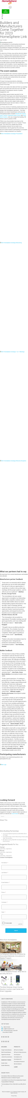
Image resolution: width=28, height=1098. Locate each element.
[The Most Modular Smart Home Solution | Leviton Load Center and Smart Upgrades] (11, 980)
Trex (1, 854)
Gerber (2, 847)
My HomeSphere (18, 1063)
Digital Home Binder (5, 1054)
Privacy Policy (14, 1095)
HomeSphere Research (19, 1061)
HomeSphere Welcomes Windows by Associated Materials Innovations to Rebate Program (12, 956)
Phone (3, 892)
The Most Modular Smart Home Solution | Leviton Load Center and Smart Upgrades (12, 989)
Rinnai (2, 850)
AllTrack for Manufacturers (20, 1052)
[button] (5, 11)
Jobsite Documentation (6, 1057)
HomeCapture (17, 1054)
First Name (4, 862)
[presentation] (12, 923)
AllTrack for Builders (18, 1050)
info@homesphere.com (8, 1028)
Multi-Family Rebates (6, 1052)
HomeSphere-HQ (18, 1057)
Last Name (4, 872)
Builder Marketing (5, 1065)
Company (4, 902)
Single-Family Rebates (6, 1050)
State (3, 912)
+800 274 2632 (6, 1027)
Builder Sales (4, 1063)
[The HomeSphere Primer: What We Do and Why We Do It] (11, 964)
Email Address (5, 882)
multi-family (2, 848)
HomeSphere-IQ (17, 1059)
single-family (9, 848)
